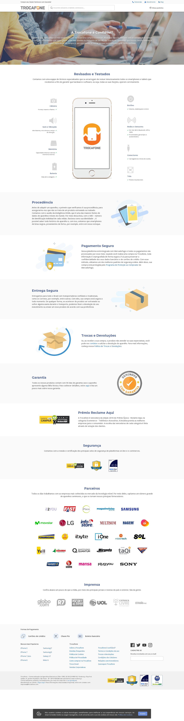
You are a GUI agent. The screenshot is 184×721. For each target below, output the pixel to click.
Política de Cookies (76, 654)
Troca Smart (74, 664)
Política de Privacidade (78, 657)
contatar (93, 343)
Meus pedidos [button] (157, 8)
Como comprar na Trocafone (80, 661)
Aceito (142, 713)
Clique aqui (41, 682)
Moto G (46, 660)
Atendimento (151, 2)
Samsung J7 (47, 648)
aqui (87, 385)
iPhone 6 (24, 660)
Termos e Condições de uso (108, 651)
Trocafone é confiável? (107, 648)
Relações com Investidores (108, 661)
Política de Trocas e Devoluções (107, 346)
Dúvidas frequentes (77, 651)
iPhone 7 (24, 652)
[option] (45, 602)
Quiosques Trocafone (106, 664)
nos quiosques (71, 680)
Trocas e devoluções (106, 654)
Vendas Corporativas (77, 667)
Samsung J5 (47, 652)
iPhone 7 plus (26, 656)
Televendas (138, 2)
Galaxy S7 (47, 656)
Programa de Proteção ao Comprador (122, 265)
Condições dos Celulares (107, 657)
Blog (161, 2)
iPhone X (24, 648)
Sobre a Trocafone (76, 648)
